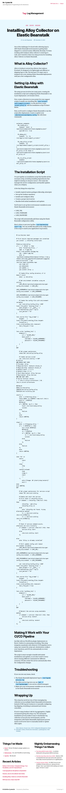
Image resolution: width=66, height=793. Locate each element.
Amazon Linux (27, 728)
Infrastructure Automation (32, 729)
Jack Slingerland (28, 40)
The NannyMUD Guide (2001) (44, 751)
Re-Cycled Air (7, 2)
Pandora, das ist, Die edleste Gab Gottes (14, 773)
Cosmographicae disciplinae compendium (14, 770)
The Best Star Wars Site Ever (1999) (45, 756)
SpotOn (7, 756)
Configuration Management (40, 728)
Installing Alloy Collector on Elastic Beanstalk (33, 32)
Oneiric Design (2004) (42, 762)
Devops (32, 25)
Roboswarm (8, 753)
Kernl (6, 748)
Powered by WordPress (22, 789)
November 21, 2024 (40, 40)
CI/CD (32, 728)
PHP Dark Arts (54, 3)
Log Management (42, 729)
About (61, 3)
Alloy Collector (19, 728)
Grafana (37, 25)
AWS (27, 25)
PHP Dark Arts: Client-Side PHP (11, 779)
